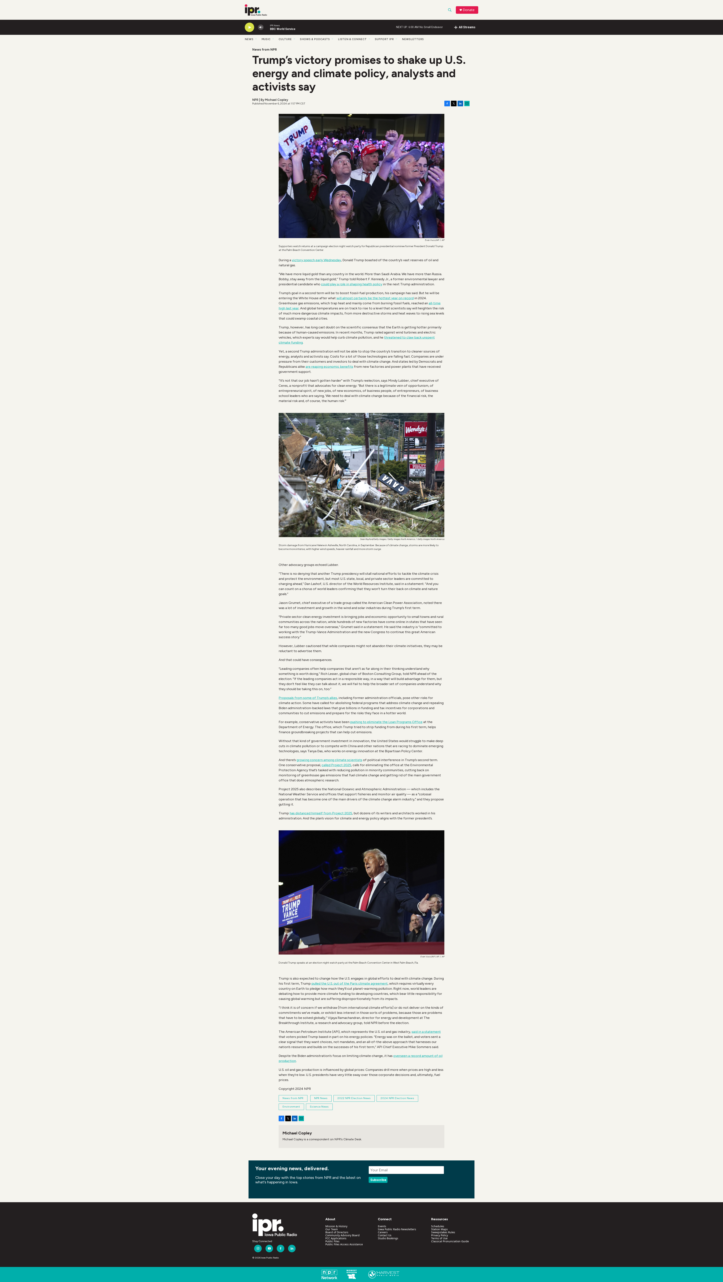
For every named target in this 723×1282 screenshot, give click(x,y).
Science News (319, 1106)
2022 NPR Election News (354, 1098)
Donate (468, 10)
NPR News (321, 1098)
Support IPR (384, 39)
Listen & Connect (352, 39)
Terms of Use (439, 1238)
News (249, 39)
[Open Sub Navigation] (256, 39)
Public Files (332, 1241)
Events (382, 1226)
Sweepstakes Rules (443, 1232)
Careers (383, 1232)
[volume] (261, 27)
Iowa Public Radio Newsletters (397, 1229)
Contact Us (384, 1235)
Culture (285, 39)
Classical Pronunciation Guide (450, 1241)
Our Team (331, 1229)
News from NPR (264, 49)
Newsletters (413, 39)
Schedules (437, 1226)
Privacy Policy (439, 1235)
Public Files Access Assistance (344, 1244)
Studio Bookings (388, 1238)
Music (266, 39)
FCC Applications (335, 1238)
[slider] (266, 27)
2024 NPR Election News (397, 1098)
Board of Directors (336, 1232)
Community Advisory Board (342, 1235)
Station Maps (439, 1229)
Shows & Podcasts (315, 39)
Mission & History (336, 1226)
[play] (249, 27)
